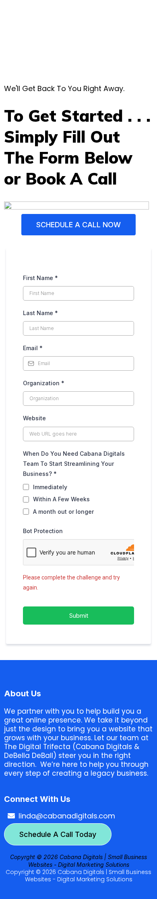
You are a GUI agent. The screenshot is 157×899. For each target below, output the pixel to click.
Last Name (40, 312)
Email (33, 348)
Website (34, 418)
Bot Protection (43, 530)
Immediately (50, 487)
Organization (43, 383)
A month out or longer (63, 511)
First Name (40, 277)
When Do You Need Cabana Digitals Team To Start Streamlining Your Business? (74, 463)
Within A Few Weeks (61, 499)
